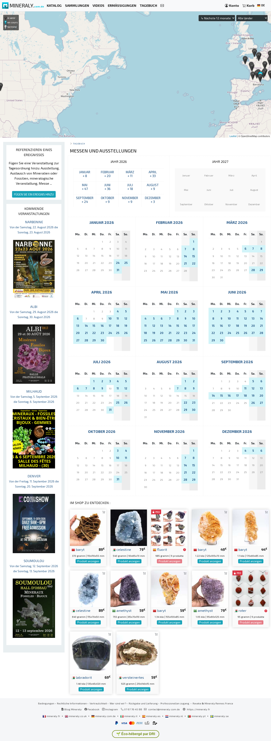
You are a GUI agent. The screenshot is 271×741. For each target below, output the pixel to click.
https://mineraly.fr (198, 709)
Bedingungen (46, 703)
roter (242, 610)
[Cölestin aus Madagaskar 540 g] (129, 527)
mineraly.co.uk (77, 716)
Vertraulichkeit (98, 703)
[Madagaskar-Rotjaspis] (250, 588)
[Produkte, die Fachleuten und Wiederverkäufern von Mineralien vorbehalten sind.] (184, 549)
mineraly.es (153, 716)
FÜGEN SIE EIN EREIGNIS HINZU (34, 194)
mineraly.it (131, 716)
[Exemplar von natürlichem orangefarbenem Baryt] (210, 527)
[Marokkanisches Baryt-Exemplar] (88, 527)
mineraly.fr (53, 716)
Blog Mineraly (73, 709)
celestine (123, 549)
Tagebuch (79, 143)
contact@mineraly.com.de (164, 709)
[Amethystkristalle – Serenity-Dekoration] (129, 588)
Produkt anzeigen (88, 561)
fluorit (161, 549)
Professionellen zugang (175, 703)
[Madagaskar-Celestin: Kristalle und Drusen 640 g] (88, 588)
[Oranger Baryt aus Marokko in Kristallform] (250, 527)
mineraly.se (221, 716)
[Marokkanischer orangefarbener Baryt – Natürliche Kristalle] (169, 588)
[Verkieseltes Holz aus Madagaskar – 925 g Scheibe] (137, 652)
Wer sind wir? (118, 703)
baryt (79, 549)
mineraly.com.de (105, 716)
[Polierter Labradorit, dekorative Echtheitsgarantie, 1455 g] (91, 652)
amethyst (123, 610)
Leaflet (233, 136)
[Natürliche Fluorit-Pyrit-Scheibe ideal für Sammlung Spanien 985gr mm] (169, 527)
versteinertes (133, 677)
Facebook (93, 709)
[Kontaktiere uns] (162, 6)
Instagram (111, 709)
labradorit (83, 677)
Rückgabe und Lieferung (143, 703)
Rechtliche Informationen (72, 703)
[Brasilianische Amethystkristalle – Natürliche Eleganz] (210, 588)
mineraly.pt (198, 716)
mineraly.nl (176, 716)
